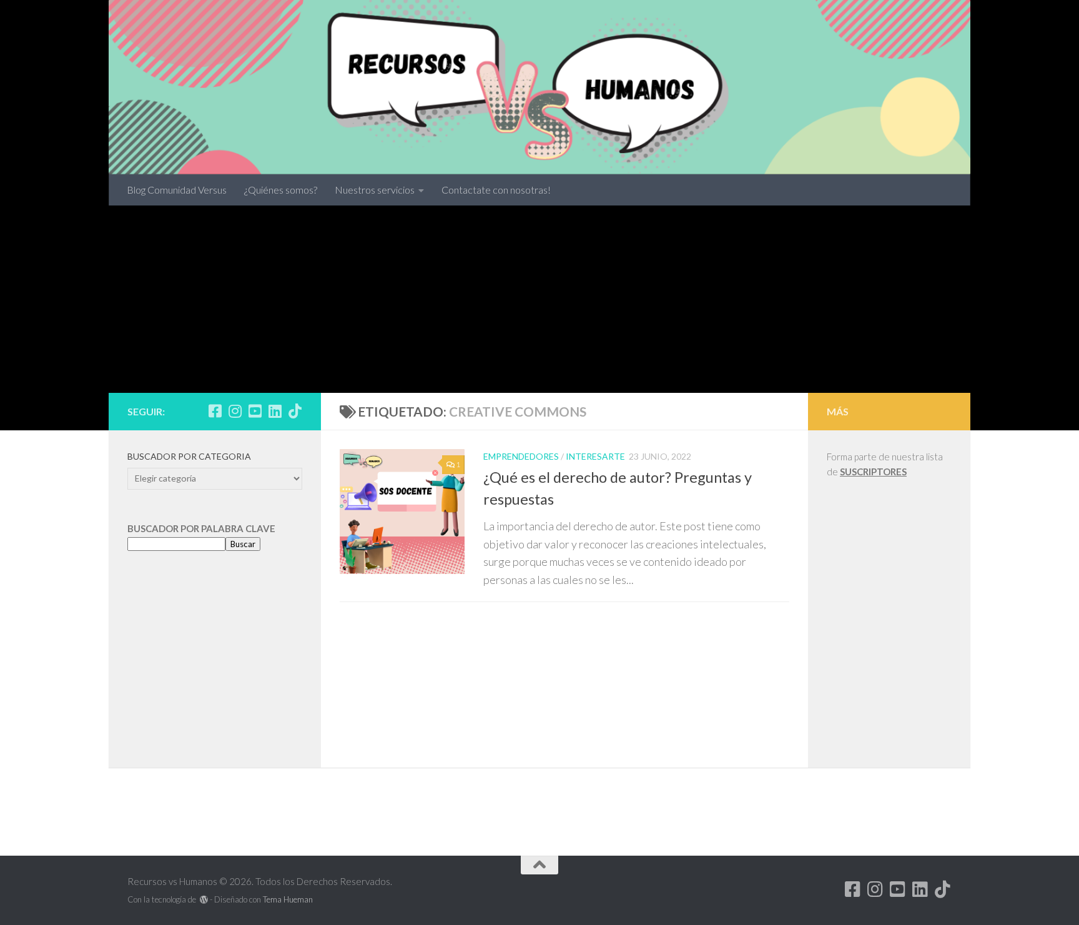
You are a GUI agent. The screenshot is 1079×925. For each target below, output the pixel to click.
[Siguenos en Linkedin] (274, 410)
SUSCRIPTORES (873, 471)
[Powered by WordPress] (204, 900)
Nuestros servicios (375, 189)
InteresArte (595, 456)
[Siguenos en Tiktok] (294, 410)
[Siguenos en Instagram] (234, 410)
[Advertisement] (539, 299)
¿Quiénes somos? (280, 189)
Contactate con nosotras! (496, 189)
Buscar (242, 544)
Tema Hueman (288, 899)
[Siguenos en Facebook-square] (214, 410)
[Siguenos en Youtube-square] (254, 410)
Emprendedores (521, 456)
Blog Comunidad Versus (177, 189)
